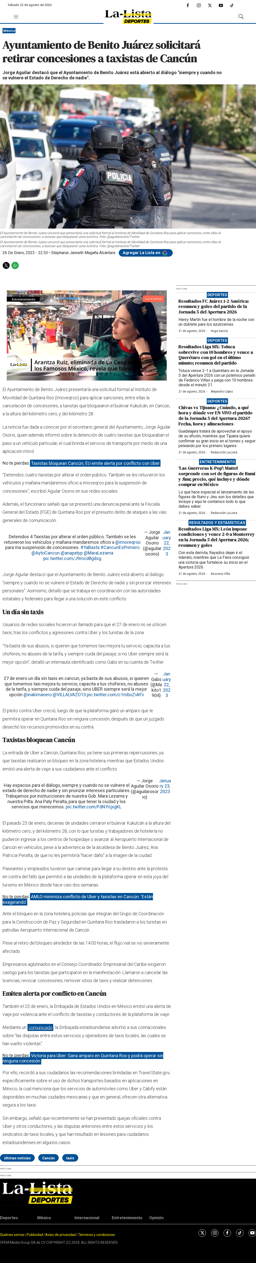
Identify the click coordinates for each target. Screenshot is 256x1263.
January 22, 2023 (166, 542)
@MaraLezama (98, 553)
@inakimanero (38, 694)
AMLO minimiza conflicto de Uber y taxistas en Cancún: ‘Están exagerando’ (77, 899)
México (9, 31)
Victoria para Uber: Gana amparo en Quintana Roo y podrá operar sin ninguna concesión (82, 1058)
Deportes (217, 295)
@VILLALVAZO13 (69, 694)
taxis (70, 1158)
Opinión (156, 1217)
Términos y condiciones (96, 1235)
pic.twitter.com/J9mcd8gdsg (72, 558)
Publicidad (35, 1235)
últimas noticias (17, 1158)
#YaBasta (90, 547)
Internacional (86, 1217)
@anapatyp (72, 553)
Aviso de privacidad (60, 1235)
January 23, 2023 (165, 786)
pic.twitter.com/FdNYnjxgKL (94, 806)
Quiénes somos (12, 1235)
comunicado (40, 1027)
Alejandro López (222, 391)
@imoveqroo (127, 542)
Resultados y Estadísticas (217, 522)
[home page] (129, 16)
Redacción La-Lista (224, 452)
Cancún (48, 1158)
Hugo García (219, 331)
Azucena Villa (220, 574)
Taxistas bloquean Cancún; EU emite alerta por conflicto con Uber (95, 463)
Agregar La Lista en (142, 252)
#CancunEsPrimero (120, 547)
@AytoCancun (46, 553)
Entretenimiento (217, 462)
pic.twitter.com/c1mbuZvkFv (115, 694)
